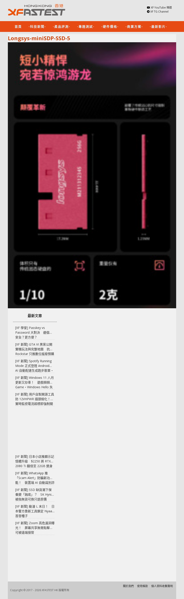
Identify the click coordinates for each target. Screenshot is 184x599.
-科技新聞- (37, 26)
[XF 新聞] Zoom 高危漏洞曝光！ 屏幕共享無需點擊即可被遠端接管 (35, 528)
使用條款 (142, 586)
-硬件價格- (110, 26)
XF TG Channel (159, 11)
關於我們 (128, 586)
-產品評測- (61, 26)
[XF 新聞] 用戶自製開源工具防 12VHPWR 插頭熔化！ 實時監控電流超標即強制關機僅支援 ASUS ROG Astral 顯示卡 (34, 403)
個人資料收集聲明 (162, 586)
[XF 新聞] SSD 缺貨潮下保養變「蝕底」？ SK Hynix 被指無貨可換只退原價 (34, 494)
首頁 (18, 26)
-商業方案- (134, 26)
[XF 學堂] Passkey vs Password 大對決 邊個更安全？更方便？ (34, 332)
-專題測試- (85, 26)
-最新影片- (158, 26)
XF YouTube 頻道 (161, 7)
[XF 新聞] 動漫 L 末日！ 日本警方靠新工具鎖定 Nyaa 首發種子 (35, 511)
